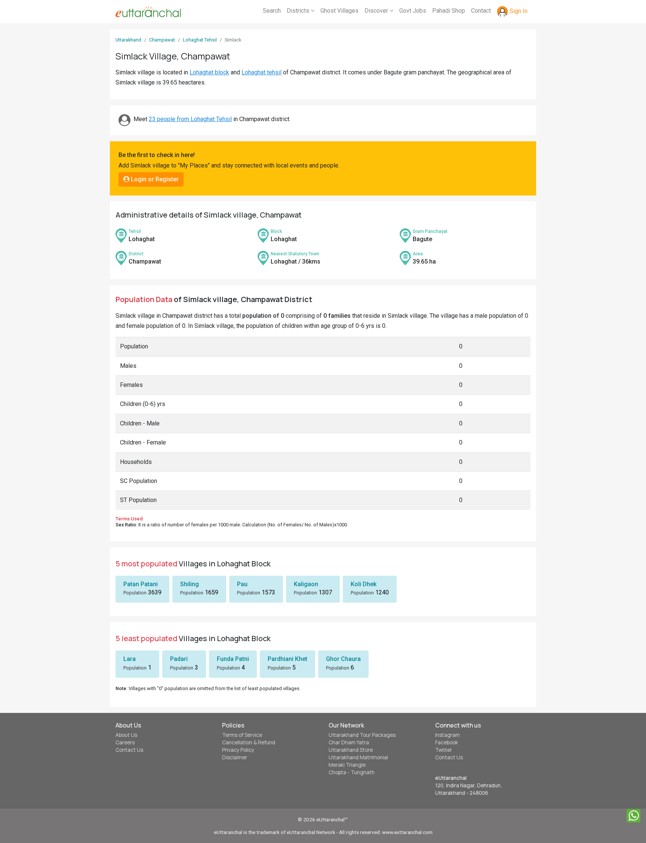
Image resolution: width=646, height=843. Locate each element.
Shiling (189, 584)
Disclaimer (234, 757)
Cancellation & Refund (248, 742)
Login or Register (154, 179)
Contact (481, 10)
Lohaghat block (209, 72)
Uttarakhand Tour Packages (362, 735)
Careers (125, 742)
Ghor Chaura (343, 658)
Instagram (447, 735)
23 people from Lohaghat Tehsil (190, 119)
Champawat (162, 40)
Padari (179, 658)
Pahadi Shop (448, 10)
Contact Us (129, 750)
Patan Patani (140, 584)
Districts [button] (299, 10)
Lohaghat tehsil (262, 72)
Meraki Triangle (347, 765)
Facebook (446, 742)
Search (272, 10)
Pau (242, 584)
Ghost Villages (339, 10)
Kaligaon (306, 584)
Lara (129, 658)
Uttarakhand (128, 40)
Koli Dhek (363, 584)
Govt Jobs (412, 10)
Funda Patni (233, 658)
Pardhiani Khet (287, 658)
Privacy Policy (238, 750)
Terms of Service (242, 735)
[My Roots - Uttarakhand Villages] (148, 11)
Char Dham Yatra (349, 742)
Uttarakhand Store (351, 750)
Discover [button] (377, 10)
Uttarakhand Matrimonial (358, 757)
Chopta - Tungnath (352, 772)
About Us (126, 735)
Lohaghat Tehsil (200, 40)
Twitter (443, 750)
